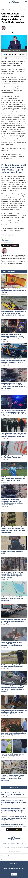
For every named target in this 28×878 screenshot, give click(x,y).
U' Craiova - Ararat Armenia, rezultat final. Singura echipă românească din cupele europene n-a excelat (13, 478)
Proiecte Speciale (14, 851)
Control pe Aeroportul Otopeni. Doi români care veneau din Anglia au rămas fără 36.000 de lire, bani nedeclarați (12, 777)
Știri (9, 9)
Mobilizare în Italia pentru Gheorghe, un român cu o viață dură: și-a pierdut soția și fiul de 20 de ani (14, 712)
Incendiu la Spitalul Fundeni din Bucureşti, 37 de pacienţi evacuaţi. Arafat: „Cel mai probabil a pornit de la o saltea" (13, 336)
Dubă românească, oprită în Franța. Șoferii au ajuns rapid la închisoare (12, 665)
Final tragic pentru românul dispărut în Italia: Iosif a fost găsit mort (13, 734)
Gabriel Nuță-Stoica (12, 27)
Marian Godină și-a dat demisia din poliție (12, 552)
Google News (7, 240)
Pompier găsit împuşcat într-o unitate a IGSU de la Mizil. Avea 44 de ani (13, 456)
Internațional (11, 843)
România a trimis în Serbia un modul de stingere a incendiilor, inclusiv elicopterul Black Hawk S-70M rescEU (13, 313)
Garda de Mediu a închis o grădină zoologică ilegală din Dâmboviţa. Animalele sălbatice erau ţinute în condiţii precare (12, 574)
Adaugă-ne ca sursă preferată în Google (15, 54)
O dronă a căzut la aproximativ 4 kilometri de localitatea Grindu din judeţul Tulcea (12, 598)
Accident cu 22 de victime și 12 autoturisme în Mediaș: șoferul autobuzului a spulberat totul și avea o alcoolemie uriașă (13, 502)
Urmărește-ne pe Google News (15, 58)
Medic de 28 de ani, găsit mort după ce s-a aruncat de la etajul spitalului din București (13, 621)
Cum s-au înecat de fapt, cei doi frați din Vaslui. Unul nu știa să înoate (12, 755)
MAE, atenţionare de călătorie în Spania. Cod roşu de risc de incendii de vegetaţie (13, 290)
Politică (4, 843)
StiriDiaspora (4, 9)
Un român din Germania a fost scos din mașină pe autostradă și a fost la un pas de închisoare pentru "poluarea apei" (13, 434)
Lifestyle (24, 843)
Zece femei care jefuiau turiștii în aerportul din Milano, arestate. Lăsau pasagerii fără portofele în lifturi (13, 643)
